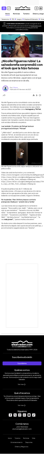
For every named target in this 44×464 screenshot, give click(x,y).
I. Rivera (15, 87)
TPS (13, 19)
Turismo (26, 14)
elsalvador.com (36, 26)
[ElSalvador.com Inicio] (22, 8)
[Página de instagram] (19, 416)
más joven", (9, 219)
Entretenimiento (17, 442)
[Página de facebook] (10, 416)
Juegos (19, 19)
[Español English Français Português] (40, 8)
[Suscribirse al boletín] (4, 8)
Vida (33, 438)
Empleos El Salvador (31, 19)
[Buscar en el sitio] (9, 8)
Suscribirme (22, 363)
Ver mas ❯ (22, 384)
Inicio (7, 14)
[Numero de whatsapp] (24, 416)
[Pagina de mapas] (36, 8)
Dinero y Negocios (21, 447)
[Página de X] (15, 416)
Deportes (28, 442)
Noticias (16, 14)
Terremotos (5, 19)
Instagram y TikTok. (33, 109)
